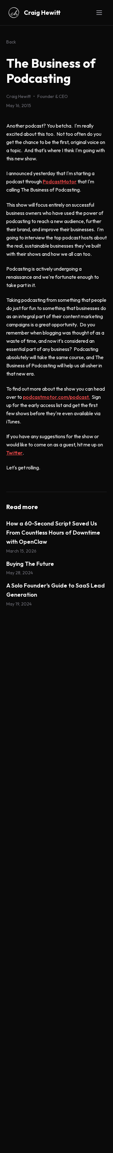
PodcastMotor (60, 181)
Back (11, 42)
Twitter (14, 453)
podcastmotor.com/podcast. (56, 397)
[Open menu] (99, 12)
